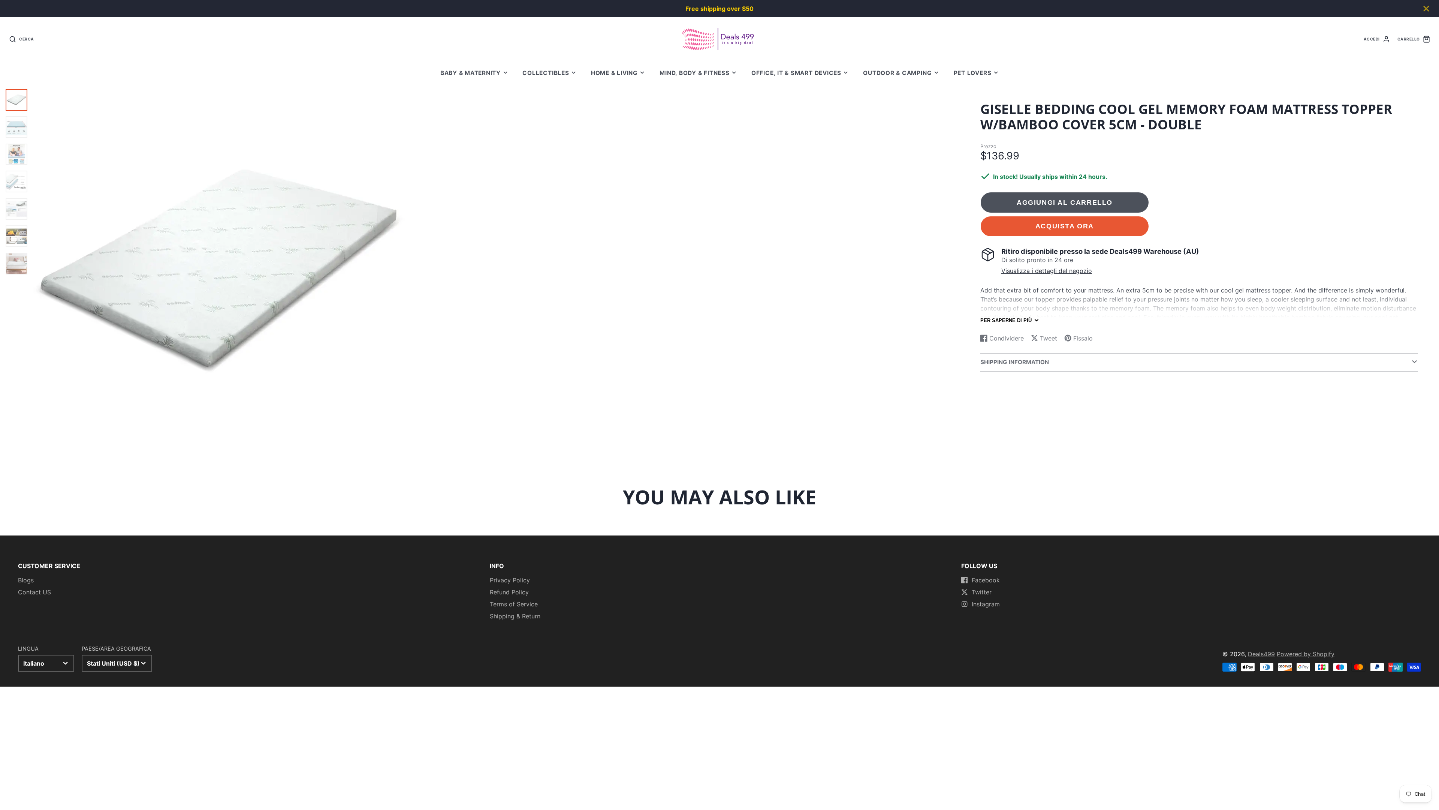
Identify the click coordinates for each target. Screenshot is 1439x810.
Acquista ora (1064, 226)
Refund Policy (509, 592)
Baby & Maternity (470, 72)
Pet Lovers (973, 72)
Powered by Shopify (1305, 654)
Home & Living (614, 72)
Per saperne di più (1006, 320)
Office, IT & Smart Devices (796, 72)
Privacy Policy (510, 580)
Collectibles (545, 72)
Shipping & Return (515, 616)
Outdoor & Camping (897, 72)
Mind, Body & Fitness (694, 72)
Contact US (34, 592)
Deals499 (1261, 654)
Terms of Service (514, 604)
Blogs (26, 580)
